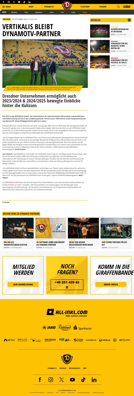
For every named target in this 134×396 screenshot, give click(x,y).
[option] (18, 234)
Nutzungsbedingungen (83, 392)
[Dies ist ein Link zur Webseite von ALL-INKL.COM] (67, 313)
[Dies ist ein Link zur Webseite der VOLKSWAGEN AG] (115, 340)
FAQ (57, 392)
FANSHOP (62, 368)
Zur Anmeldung (23, 284)
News (31, 6)
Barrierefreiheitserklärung (37, 392)
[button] (118, 7)
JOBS (84, 368)
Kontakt (63, 392)
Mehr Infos (111, 284)
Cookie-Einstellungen (98, 392)
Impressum (50, 392)
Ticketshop (85, 6)
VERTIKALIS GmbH (12, 182)
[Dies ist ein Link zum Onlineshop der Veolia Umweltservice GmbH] (105, 340)
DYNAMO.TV (49, 6)
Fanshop (103, 6)
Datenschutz (71, 392)
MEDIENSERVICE (74, 368)
